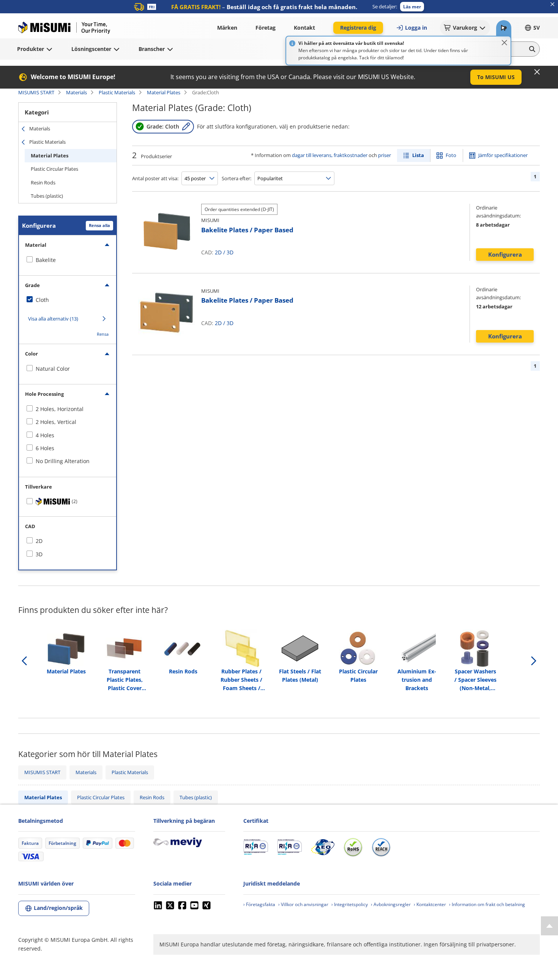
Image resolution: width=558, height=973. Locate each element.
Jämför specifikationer (503, 155)
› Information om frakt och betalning (487, 904)
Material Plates (163, 92)
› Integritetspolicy (349, 904)
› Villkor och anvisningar (303, 904)
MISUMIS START (36, 92)
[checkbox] (68, 260)
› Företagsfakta (259, 904)
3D (230, 252)
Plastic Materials (117, 92)
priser (384, 155)
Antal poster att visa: (155, 178)
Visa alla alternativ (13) (53, 318)
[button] (412, 6)
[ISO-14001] (289, 847)
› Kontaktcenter (430, 904)
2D (218, 252)
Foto (451, 155)
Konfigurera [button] (505, 254)
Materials (76, 92)
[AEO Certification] (322, 847)
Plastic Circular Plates (54, 168)
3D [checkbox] (39, 554)
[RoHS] (353, 847)
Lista (418, 155)
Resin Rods (43, 182)
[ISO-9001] (255, 847)
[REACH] (381, 847)
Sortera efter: (236, 178)
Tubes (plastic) (47, 195)
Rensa (103, 334)
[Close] (504, 43)
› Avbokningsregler (391, 904)
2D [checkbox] (39, 540)
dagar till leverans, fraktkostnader (329, 155)
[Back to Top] (549, 925)
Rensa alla (99, 225)
